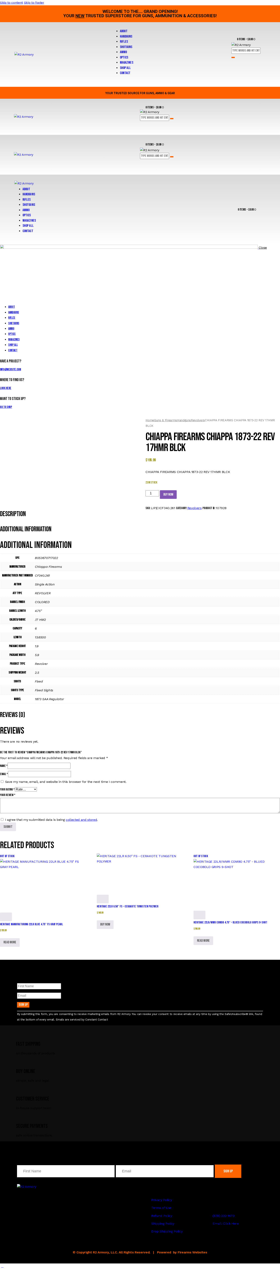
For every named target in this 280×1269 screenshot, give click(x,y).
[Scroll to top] (2, 1266)
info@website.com (10, 369)
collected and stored (81, 820)
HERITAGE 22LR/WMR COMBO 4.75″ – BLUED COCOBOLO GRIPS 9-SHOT (230, 922)
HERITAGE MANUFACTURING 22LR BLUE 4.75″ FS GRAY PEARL (31, 924)
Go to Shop (6, 407)
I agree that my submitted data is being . (51, 820)
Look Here (5, 388)
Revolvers (198, 420)
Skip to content (11, 3)
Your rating (7, 789)
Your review (7, 795)
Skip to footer (34, 3)
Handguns (184, 420)
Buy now (168, 494)
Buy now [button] (105, 924)
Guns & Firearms (165, 420)
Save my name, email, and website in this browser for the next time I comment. (65, 782)
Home (150, 420)
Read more (9, 942)
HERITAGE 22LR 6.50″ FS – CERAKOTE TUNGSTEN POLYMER (127, 906)
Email (4, 774)
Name (4, 766)
